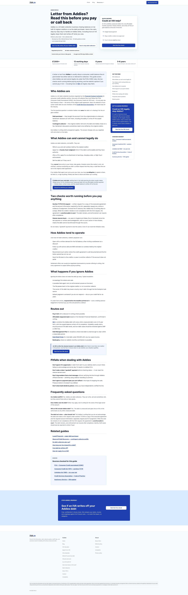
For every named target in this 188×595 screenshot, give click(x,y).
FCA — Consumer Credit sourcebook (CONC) (68, 465)
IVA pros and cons (66, 559)
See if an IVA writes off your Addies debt (63, 45)
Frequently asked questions (119, 96)
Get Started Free (152, 2)
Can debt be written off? (60, 448)
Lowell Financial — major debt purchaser (65, 436)
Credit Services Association (85, 104)
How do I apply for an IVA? (61, 451)
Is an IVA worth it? (66, 562)
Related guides (115, 99)
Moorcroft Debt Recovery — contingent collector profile (70, 439)
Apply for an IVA (66, 549)
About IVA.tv (65, 571)
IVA (79, 84)
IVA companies (65, 553)
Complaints (65, 576)
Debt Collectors (66, 568)
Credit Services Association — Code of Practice (69, 476)
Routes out (114, 91)
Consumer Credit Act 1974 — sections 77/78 (68, 469)
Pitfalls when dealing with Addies (120, 94)
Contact (64, 574)
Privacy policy (98, 553)
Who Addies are (116, 76)
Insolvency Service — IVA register (65, 479)
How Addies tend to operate (119, 86)
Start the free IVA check (61, 351)
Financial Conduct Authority (93, 96)
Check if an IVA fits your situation (63, 187)
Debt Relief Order (58, 337)
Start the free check (118, 45)
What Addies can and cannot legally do (121, 79)
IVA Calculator (65, 547)
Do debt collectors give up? (61, 442)
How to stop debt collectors (87, 45)
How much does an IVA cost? (69, 565)
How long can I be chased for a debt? (64, 445)
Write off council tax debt (68, 556)
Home (88, 2)
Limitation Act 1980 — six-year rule (65, 472)
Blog (93, 2)
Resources (100, 2)
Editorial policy (98, 544)
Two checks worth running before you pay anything (121, 82)
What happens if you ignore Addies (120, 88)
